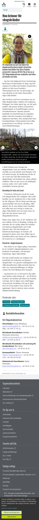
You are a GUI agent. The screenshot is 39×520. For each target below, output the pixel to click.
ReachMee (6, 482)
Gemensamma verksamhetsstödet (15, 399)
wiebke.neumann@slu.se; (12, 337)
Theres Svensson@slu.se (12, 355)
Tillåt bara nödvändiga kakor (12, 512)
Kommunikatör (8, 429)
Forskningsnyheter (18, 302)
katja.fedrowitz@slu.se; (11, 366)
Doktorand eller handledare (12, 418)
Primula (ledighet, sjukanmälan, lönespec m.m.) (19, 475)
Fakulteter (6, 388)
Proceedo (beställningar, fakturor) (14, 471)
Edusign (5, 486)
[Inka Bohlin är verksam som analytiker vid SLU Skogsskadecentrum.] (30, 36)
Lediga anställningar (10, 452)
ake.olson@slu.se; (9, 348)
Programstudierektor (10, 437)
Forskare (6, 422)
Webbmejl (6, 478)
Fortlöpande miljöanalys (11, 305)
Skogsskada (25, 305)
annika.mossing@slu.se (18, 373)
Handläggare (7, 426)
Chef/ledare (7, 414)
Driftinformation (8, 448)
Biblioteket (6, 392)
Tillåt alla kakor (11, 517)
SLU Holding (7, 403)
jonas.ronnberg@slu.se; (11, 326)
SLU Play (6, 459)
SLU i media (7, 456)
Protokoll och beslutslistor (12, 489)
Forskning (6, 302)
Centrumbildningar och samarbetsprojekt (17, 395)
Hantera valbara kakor (9, 508)
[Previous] (3, 139)
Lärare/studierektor (9, 433)
